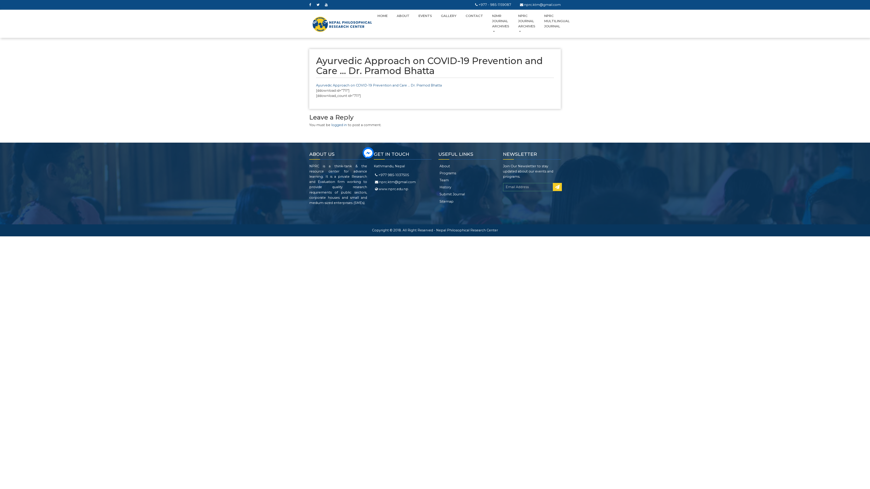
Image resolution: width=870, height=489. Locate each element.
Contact (474, 16)
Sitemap (447, 201)
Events (425, 16)
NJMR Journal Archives (500, 21)
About (403, 16)
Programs (448, 173)
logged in (339, 125)
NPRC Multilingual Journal (557, 21)
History (445, 187)
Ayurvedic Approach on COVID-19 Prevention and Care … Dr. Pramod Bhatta (379, 85)
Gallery (449, 16)
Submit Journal (452, 194)
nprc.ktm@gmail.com (542, 5)
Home (382, 16)
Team (444, 180)
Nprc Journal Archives (526, 21)
